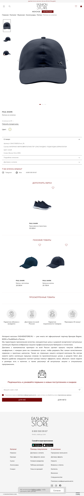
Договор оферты (57, 457)
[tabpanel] (43, 60)
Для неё (22, 400)
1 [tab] (42, 231)
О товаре (7, 139)
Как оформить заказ (37, 457)
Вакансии (54, 473)
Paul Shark (7, 112)
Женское (36, 12)
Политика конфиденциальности (62, 481)
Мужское (47, 12)
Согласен (57, 490)
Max (20, 172)
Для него (62, 400)
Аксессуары (14, 465)
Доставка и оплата (10, 162)
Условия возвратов (37, 461)
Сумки (12, 461)
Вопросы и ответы (57, 465)
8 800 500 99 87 (31, 172)
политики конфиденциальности (27, 395)
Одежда (13, 457)
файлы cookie (36, 489)
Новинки (13, 453)
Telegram (8, 172)
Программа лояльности (59, 453)
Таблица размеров (37, 465)
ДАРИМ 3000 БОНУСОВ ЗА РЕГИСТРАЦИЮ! (42, 1)
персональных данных (64, 395)
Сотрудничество (56, 477)
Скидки (12, 469)
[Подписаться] (79, 389)
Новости (54, 461)
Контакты (54, 469)
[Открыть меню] (4, 6)
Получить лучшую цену (10, 124)
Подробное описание (11, 157)
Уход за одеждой (36, 469)
